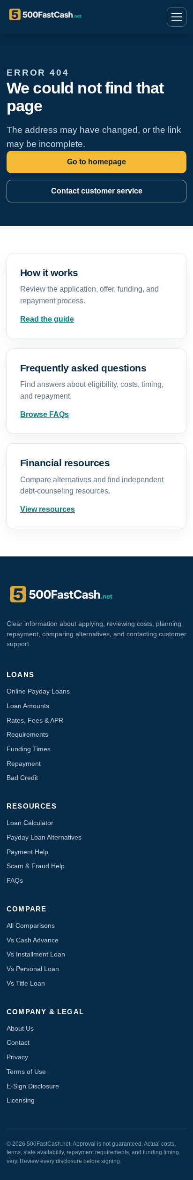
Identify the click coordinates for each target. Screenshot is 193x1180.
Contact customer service (96, 191)
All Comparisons (31, 925)
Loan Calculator (30, 822)
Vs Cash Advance (33, 940)
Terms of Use (26, 1071)
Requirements (27, 734)
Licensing (21, 1100)
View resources (47, 509)
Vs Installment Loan (36, 954)
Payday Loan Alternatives (44, 837)
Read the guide (47, 319)
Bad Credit (22, 777)
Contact (18, 1042)
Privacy (17, 1057)
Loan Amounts (28, 706)
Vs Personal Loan (33, 968)
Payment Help (27, 852)
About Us (20, 1028)
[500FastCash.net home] (65, 17)
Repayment (24, 763)
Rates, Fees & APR (35, 720)
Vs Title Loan (26, 983)
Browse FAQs (44, 414)
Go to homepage (96, 162)
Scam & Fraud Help (36, 866)
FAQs (15, 880)
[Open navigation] (176, 17)
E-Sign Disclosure (33, 1086)
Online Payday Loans (38, 691)
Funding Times (29, 749)
